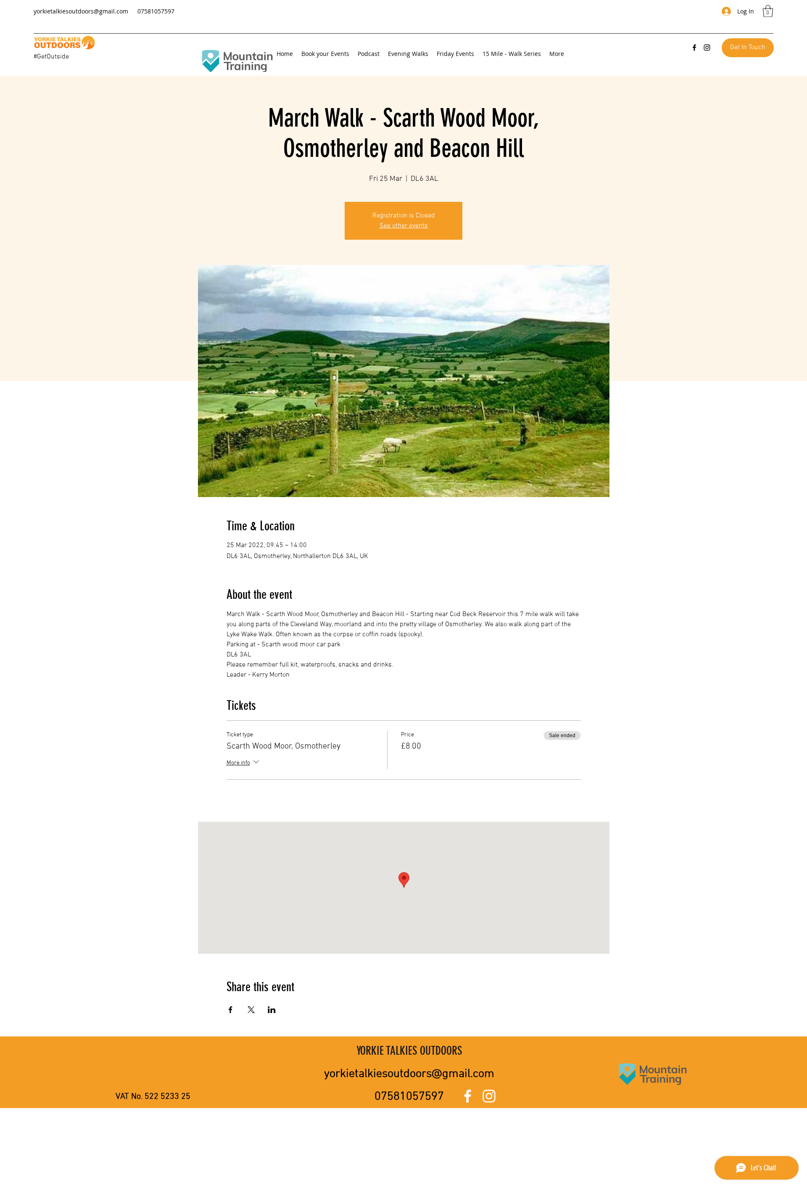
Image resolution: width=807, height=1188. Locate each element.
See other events (404, 226)
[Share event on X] (251, 1009)
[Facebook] (694, 47)
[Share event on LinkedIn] (272, 1009)
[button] (768, 11)
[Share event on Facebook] (231, 1009)
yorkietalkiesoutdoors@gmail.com (81, 11)
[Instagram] (707, 47)
